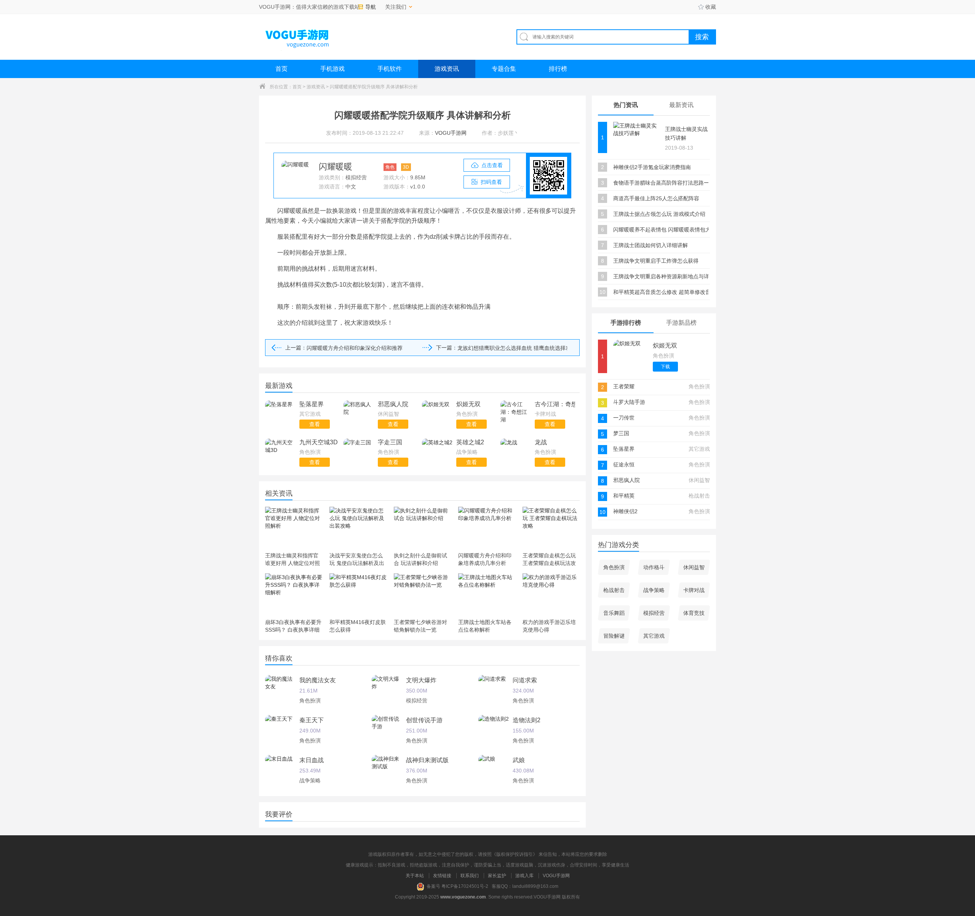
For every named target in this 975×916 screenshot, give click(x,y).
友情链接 (442, 875)
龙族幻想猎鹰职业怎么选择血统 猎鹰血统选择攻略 (512, 348)
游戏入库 (524, 875)
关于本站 (415, 875)
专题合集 (504, 68)
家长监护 (497, 875)
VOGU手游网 (556, 875)
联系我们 (469, 875)
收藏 (710, 7)
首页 (281, 68)
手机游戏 (332, 68)
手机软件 (389, 68)
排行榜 (558, 68)
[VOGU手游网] (297, 36)
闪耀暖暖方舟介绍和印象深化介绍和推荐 (355, 348)
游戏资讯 (447, 68)
